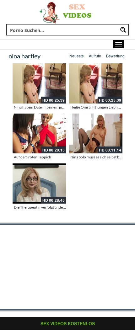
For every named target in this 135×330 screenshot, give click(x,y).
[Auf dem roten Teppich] (39, 134)
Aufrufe (95, 55)
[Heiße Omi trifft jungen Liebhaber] (95, 83)
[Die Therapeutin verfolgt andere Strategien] (39, 183)
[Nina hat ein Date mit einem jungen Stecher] (39, 83)
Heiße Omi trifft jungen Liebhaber (97, 107)
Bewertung (115, 55)
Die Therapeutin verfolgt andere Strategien (49, 207)
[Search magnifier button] (123, 29)
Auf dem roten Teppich (32, 157)
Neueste (76, 55)
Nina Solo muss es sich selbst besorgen (101, 157)
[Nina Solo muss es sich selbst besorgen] (95, 134)
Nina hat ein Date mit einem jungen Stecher (49, 107)
